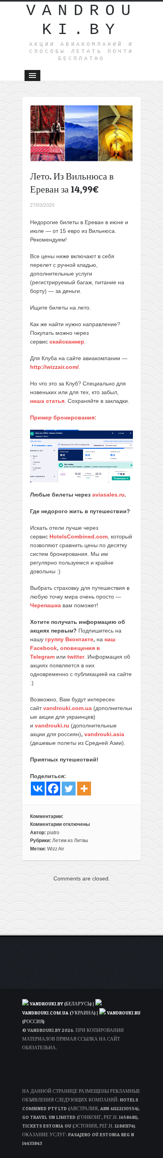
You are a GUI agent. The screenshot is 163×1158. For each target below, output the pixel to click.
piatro (53, 832)
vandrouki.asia (104, 734)
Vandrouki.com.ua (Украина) (58, 1013)
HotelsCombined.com (78, 536)
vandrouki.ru (52, 725)
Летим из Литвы (70, 840)
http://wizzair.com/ (54, 367)
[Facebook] (53, 788)
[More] (84, 788)
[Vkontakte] (38, 788)
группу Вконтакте (69, 639)
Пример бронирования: (63, 417)
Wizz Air (55, 849)
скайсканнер (66, 341)
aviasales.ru (108, 494)
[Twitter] (69, 788)
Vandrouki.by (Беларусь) (61, 1004)
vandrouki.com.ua (67, 708)
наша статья (47, 401)
